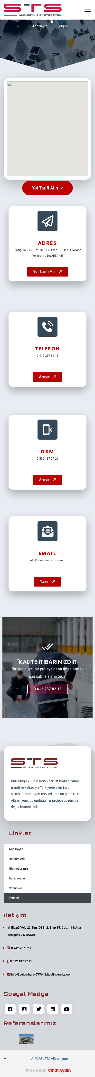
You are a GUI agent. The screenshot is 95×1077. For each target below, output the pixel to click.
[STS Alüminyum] (33, 9)
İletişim (14, 898)
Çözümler (15, 888)
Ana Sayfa (39, 26)
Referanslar (17, 878)
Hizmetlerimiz (18, 868)
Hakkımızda (17, 859)
